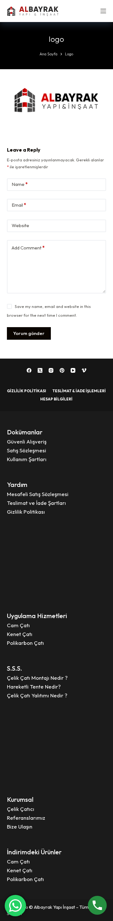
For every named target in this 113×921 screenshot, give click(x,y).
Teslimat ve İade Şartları (36, 503)
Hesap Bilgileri (56, 399)
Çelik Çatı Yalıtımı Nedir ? (37, 695)
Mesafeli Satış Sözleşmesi (37, 494)
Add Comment (28, 248)
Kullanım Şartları (26, 459)
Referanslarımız (26, 817)
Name (20, 184)
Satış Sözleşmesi (26, 450)
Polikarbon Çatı (25, 642)
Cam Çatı (18, 625)
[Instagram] (51, 370)
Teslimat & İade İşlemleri (79, 390)
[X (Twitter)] (40, 370)
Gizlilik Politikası (26, 390)
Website (20, 225)
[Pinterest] (62, 370)
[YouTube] (73, 370)
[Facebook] (29, 370)
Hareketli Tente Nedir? (34, 686)
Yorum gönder (29, 333)
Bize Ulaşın (19, 826)
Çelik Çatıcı (20, 809)
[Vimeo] (84, 370)
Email (19, 205)
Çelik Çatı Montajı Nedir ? (37, 677)
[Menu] (103, 11)
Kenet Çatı (19, 634)
